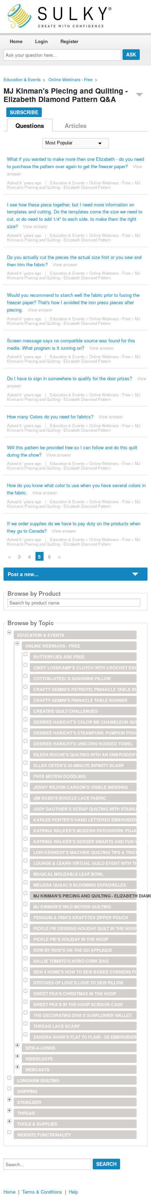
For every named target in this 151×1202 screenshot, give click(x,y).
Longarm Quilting (38, 1080)
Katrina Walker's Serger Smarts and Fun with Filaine (85, 841)
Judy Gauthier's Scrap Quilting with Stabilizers (85, 809)
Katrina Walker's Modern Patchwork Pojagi (85, 830)
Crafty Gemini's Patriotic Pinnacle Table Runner (85, 689)
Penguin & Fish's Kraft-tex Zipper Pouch (80, 917)
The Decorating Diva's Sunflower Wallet (82, 1015)
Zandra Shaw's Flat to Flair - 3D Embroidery (85, 1037)
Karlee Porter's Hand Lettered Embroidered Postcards (85, 820)
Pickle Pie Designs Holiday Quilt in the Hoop (85, 928)
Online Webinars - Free (70, 79)
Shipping (27, 1091)
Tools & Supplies (37, 1124)
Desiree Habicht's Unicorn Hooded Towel (83, 743)
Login (41, 41)
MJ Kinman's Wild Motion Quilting (72, 906)
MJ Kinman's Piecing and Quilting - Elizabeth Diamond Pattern (73, 185)
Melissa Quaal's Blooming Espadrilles (79, 885)
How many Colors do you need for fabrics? (50, 416)
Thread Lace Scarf (56, 1026)
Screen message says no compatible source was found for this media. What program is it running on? (71, 344)
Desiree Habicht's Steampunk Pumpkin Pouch (85, 733)
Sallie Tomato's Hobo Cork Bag (71, 961)
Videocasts (39, 1059)
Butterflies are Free (59, 657)
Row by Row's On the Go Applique (72, 950)
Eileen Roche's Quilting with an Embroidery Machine (85, 754)
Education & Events (22, 79)
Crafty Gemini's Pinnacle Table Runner (80, 700)
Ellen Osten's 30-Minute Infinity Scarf (78, 765)
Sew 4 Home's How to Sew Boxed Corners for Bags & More (85, 972)
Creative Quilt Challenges (65, 711)
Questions (29, 125)
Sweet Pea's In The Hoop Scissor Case (78, 1004)
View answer (35, 226)
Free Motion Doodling (59, 776)
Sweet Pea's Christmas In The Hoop (74, 993)
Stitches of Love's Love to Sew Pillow (78, 982)
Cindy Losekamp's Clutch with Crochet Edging (85, 667)
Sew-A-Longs (40, 1048)
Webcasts (37, 1069)
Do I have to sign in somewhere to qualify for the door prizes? (69, 378)
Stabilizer (29, 1102)
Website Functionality (44, 1135)
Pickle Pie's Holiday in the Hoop (70, 939)
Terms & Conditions (42, 1191)
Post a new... (23, 574)
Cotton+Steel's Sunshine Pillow (72, 678)
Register (69, 41)
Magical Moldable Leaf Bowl (68, 874)
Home (16, 41)
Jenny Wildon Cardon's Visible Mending (80, 787)
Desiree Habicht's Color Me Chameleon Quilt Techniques (85, 722)
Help (73, 1191)
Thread (26, 1113)
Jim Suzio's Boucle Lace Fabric (69, 798)
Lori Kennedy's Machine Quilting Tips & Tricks (85, 852)
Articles (75, 125)
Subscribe (24, 112)
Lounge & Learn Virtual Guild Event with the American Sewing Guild (85, 863)
